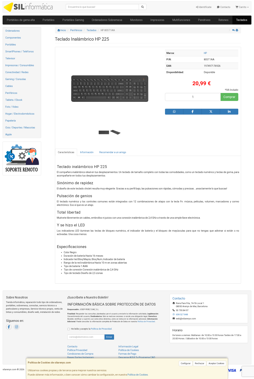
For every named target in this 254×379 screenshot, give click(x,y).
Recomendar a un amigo (112, 152)
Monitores (136, 20)
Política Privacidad (77, 350)
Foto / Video (11, 106)
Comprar (229, 97)
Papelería (10, 120)
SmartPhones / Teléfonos (19, 51)
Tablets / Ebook (13, 100)
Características (66, 152)
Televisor (10, 58)
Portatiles (48, 20)
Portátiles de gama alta (21, 20)
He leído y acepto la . (91, 328)
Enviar (109, 337)
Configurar (186, 363)
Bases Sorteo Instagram (80, 357)
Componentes (13, 37)
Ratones (223, 20)
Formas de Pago (127, 353)
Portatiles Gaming (73, 20)
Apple (8, 134)
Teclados (241, 20)
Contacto (225, 7)
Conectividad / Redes (17, 72)
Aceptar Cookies (216, 363)
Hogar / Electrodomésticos (19, 113)
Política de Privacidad (146, 321)
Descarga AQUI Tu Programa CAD (137, 357)
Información (86, 152)
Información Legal (128, 346)
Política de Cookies (138, 374)
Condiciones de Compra (80, 353)
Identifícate (205, 7)
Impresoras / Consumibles (19, 65)
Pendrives (204, 20)
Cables (9, 86)
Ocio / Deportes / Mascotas (20, 127)
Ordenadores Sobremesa (107, 20)
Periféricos (11, 93)
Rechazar (199, 363)
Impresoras (157, 20)
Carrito (242, 7)
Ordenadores (12, 30)
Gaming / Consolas (15, 79)
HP (205, 53)
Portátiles (10, 44)
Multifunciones (181, 20)
